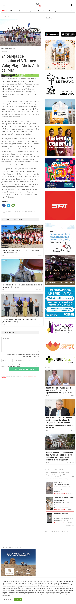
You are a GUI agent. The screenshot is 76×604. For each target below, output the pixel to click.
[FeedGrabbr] (60, 525)
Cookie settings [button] (7, 599)
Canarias (40, 324)
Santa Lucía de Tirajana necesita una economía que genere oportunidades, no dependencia (59, 390)
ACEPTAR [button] (18, 599)
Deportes (4, 17)
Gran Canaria (38, 289)
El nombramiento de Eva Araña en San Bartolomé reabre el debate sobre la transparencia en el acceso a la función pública (59, 456)
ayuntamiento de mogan (13, 211)
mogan (24, 211)
